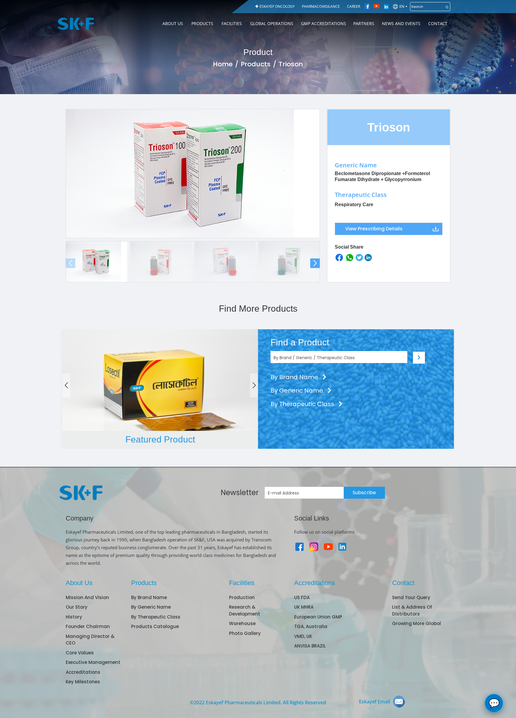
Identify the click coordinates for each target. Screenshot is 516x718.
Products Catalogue (155, 626)
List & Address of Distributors (412, 610)
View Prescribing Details (374, 228)
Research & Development (244, 610)
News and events (401, 23)
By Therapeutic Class (303, 404)
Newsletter (240, 492)
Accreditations (83, 672)
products (202, 23)
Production (242, 597)
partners (363, 23)
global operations (271, 23)
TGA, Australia (310, 626)
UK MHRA (304, 607)
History (74, 617)
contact (437, 23)
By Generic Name (298, 390)
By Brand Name (295, 377)
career (353, 6)
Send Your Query (411, 597)
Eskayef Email (374, 701)
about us (172, 23)
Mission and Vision (87, 597)
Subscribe (364, 492)
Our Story (76, 607)
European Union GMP (318, 617)
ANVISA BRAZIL (310, 646)
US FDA (302, 597)
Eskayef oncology (277, 6)
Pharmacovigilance (321, 6)
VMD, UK (303, 636)
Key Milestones (83, 682)
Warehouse (242, 623)
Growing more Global (416, 623)
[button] (315, 263)
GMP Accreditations (323, 23)
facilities (232, 23)
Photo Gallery (245, 633)
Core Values (80, 653)
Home (223, 64)
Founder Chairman (88, 626)
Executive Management (93, 662)
